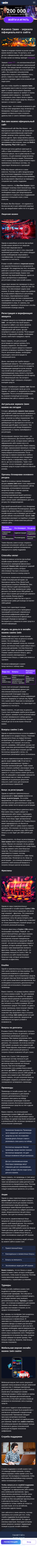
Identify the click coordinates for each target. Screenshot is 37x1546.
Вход (29, 1542)
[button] (33, 1537)
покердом (31, 58)
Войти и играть (18, 19)
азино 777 (11, 62)
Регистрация (11, 1542)
